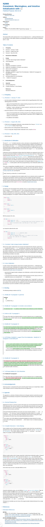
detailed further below (31, 181)
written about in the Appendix (16, 269)
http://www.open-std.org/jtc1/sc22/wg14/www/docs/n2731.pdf (17, 516)
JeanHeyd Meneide (9, 18)
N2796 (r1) (7, 15)
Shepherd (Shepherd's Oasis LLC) (12, 19)
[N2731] (19, 290)
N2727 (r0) (12, 15)
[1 (8, 160)
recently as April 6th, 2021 (8, 170)
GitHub (6, 22)
